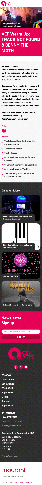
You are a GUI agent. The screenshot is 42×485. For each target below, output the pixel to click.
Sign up (21, 337)
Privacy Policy (18, 482)
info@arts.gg (8, 412)
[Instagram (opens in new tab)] (21, 367)
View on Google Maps (10, 456)
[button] (39, 3)
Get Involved (8, 383)
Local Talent (8, 379)
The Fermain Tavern (13, 148)
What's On (7, 375)
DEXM (10, 482)
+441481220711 (9, 417)
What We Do (8, 388)
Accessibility (28, 482)
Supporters (7, 392)
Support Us (7, 405)
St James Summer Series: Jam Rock (20, 164)
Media (5, 396)
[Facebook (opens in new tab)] (15, 367)
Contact (6, 401)
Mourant (21, 476)
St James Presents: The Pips (17, 169)
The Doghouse (10, 153)
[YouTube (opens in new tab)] (26, 367)
